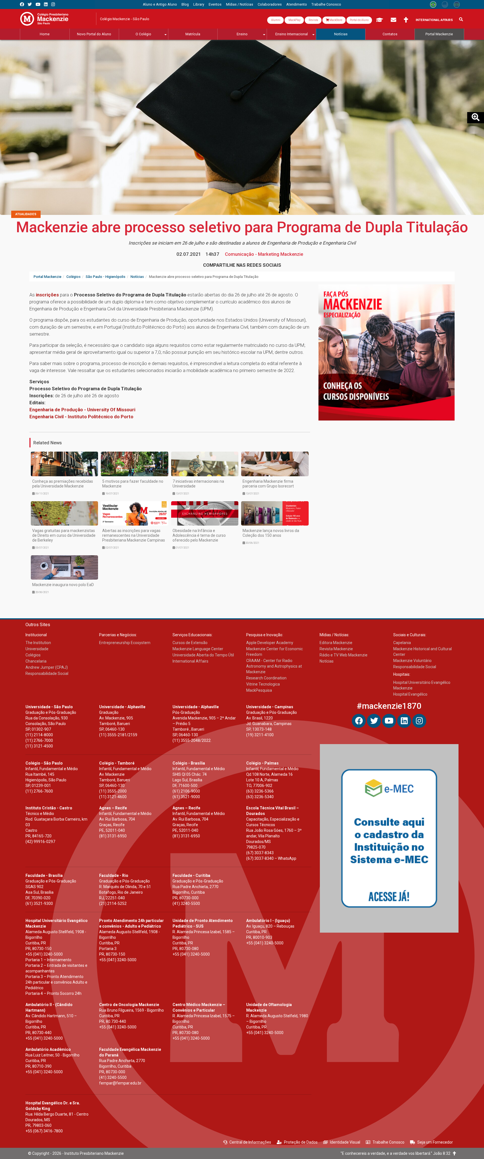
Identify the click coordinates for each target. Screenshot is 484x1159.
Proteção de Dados (301, 1142)
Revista (313, 20)
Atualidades (25, 214)
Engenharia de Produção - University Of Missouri (82, 409)
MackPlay (294, 20)
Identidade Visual (345, 1142)
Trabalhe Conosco (388, 1142)
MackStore (335, 20)
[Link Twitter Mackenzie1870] (29, 4)
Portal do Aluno (359, 20)
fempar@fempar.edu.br (120, 1083)
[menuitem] (160, 4)
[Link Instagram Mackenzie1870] (53, 4)
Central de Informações (250, 1142)
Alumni (275, 20)
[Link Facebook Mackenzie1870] (21, 4)
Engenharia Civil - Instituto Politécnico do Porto (81, 416)
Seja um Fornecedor (435, 1142)
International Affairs (434, 20)
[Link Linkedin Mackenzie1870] (46, 4)
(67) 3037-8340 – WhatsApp (271, 858)
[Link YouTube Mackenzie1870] (38, 4)
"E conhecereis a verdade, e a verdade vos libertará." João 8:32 (397, 1153)
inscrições (47, 295)
